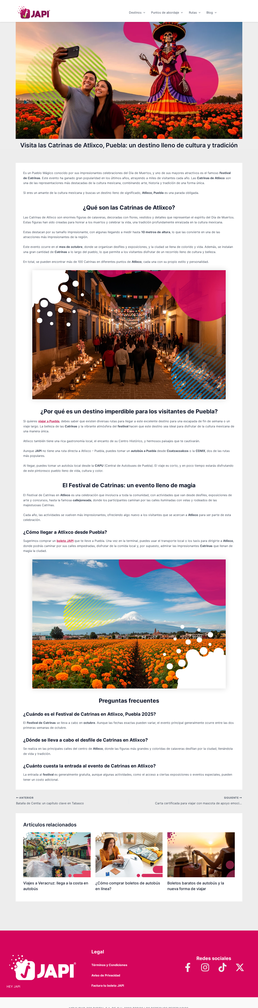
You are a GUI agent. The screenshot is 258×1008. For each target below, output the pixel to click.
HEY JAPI (13, 986)
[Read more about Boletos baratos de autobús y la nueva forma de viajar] (201, 854)
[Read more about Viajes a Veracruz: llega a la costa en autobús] (57, 854)
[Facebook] (187, 967)
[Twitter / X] (239, 967)
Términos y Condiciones (109, 965)
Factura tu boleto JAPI (107, 985)
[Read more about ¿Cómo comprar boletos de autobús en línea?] (129, 854)
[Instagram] (205, 967)
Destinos (135, 12)
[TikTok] (222, 967)
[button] (143, 12)
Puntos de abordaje (165, 12)
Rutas (193, 12)
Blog (209, 12)
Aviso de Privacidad (105, 975)
